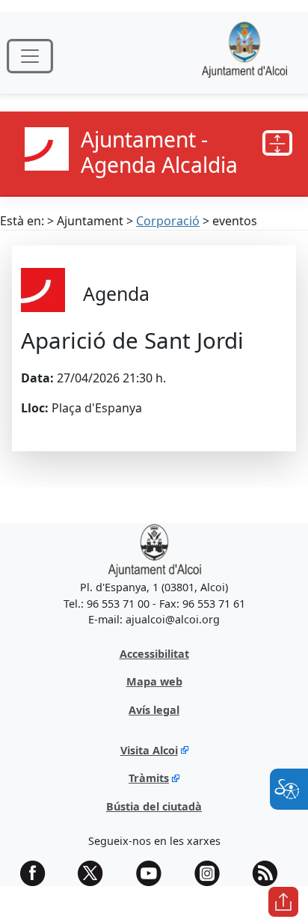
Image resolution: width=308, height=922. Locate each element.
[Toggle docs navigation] (277, 142)
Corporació (168, 221)
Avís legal (154, 710)
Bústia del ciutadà (154, 806)
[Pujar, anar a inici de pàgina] (283, 902)
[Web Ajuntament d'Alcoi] (244, 56)
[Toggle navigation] (30, 56)
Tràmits (149, 778)
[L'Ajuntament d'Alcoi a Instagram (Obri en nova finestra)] (212, 873)
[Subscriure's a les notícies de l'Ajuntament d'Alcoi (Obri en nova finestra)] (270, 873)
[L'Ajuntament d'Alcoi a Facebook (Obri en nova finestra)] (38, 873)
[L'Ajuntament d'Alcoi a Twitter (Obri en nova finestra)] (96, 873)
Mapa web (154, 681)
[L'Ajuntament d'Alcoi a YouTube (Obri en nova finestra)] (154, 873)
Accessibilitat (154, 654)
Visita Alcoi (149, 750)
